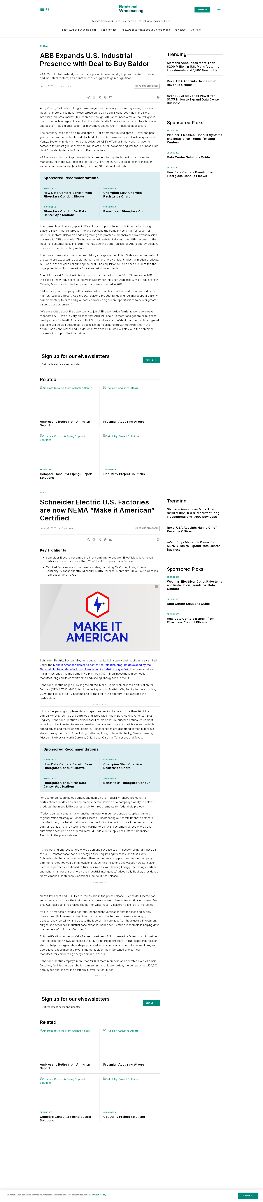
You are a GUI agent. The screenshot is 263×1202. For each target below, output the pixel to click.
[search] (48, 9)
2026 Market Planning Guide (79, 30)
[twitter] (99, 97)
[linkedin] (94, 97)
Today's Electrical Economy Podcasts (145, 30)
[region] (131, 1196)
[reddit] (105, 97)
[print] (158, 97)
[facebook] (88, 97)
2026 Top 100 (109, 30)
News (43, 492)
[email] (110, 97)
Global (44, 46)
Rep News (180, 30)
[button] (42, 9)
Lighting (196, 30)
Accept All (248, 1196)
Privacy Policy (99, 1195)
